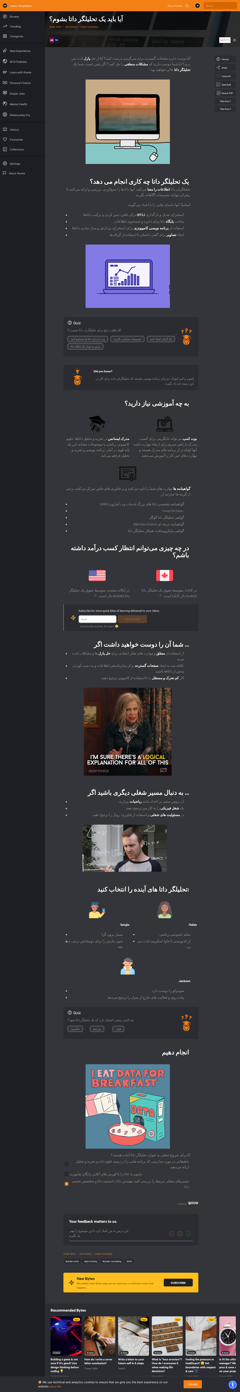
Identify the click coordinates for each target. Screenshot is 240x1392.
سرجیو (97, 1029)
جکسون (75, 1029)
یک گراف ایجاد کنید (161, 339)
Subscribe (132, 619)
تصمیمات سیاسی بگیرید (127, 339)
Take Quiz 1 (225, 101)
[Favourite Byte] (78, 1352)
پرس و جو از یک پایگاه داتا (85, 346)
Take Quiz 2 (225, 108)
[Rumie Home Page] (5, 6)
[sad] (171, 1234)
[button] (232, 1384)
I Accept (193, 1384)
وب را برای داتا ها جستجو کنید (88, 339)
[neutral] (180, 1234)
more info (55, 1386)
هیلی (118, 1029)
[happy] (188, 1234)
